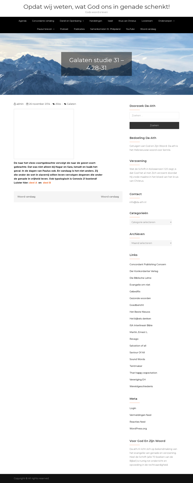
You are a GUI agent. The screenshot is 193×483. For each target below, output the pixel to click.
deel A (33, 182)
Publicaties (79, 29)
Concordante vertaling (43, 21)
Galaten (71, 104)
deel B (47, 182)
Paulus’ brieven (44, 29)
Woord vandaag (148, 29)
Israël (110, 21)
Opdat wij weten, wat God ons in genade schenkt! (96, 6)
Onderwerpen (165, 21)
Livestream (147, 21)
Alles (58, 104)
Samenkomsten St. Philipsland (105, 29)
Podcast (64, 29)
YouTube (130, 29)
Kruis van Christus (127, 21)
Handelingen (95, 21)
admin (20, 104)
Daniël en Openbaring (70, 21)
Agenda (22, 21)
